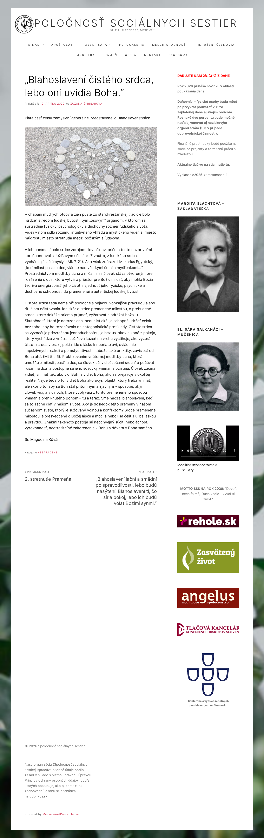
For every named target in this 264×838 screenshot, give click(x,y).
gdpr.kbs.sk (38, 796)
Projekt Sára (93, 44)
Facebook (178, 54)
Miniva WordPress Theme (61, 814)
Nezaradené (48, 452)
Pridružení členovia (214, 44)
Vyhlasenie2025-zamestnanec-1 (202, 175)
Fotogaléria (132, 44)
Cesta (131, 54)
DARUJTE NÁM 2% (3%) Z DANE (203, 76)
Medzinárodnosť (169, 44)
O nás (34, 44)
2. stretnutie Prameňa (48, 476)
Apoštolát (62, 44)
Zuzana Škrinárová (86, 103)
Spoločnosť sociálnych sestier (132, 23)
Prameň (110, 54)
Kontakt (152, 54)
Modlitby (86, 54)
